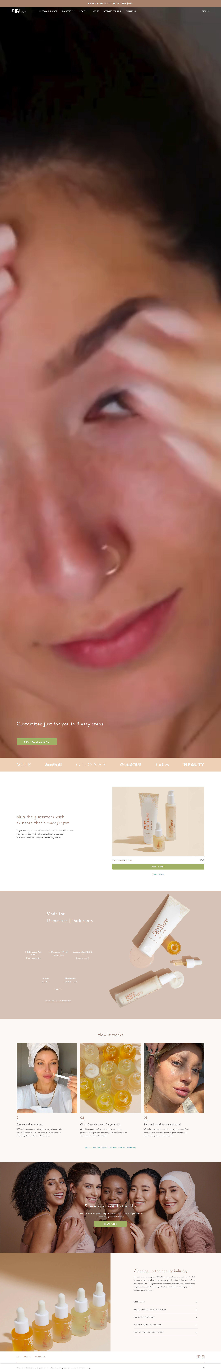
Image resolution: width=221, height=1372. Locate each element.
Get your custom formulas (58, 1001)
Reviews (83, 11)
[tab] (54, 989)
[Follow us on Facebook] (198, 1356)
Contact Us (39, 1356)
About (95, 11)
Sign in (205, 11)
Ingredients (68, 11)
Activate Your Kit (112, 11)
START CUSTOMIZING (36, 742)
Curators (131, 11)
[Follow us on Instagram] (203, 1356)
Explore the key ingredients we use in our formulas (110, 1147)
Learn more (110, 1224)
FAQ (18, 1356)
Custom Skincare (48, 11)
